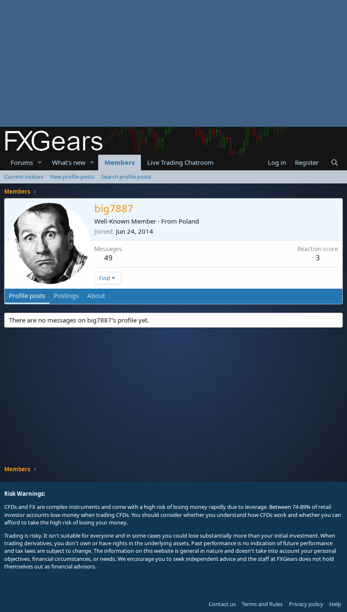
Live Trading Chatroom (180, 162)
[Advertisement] (173, 63)
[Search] (334, 162)
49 (108, 257)
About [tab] (96, 295)
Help (335, 604)
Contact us (222, 604)
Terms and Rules (262, 604)
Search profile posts (126, 176)
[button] (40, 162)
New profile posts (72, 176)
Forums (22, 162)
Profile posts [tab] (27, 295)
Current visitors (23, 176)
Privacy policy (306, 604)
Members (120, 162)
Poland (189, 221)
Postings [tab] (66, 295)
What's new (68, 162)
